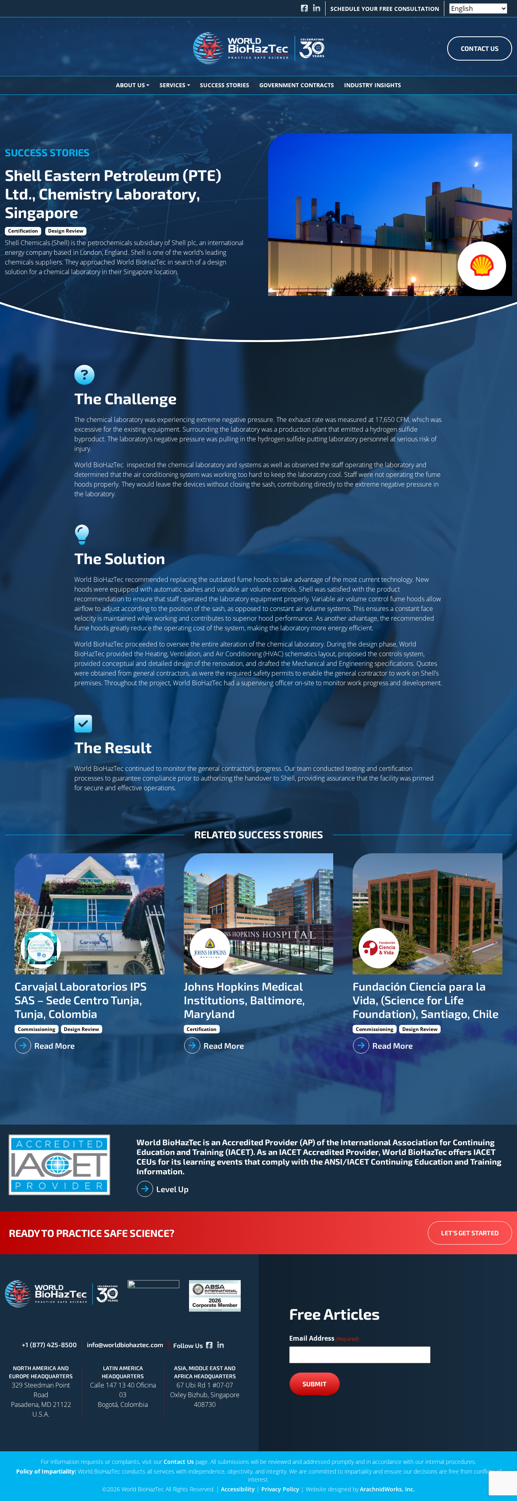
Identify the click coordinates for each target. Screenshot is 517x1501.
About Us (130, 85)
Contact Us (479, 48)
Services (172, 85)
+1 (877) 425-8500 (49, 1344)
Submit (315, 1384)
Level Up (172, 1189)
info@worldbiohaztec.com (125, 1344)
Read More (54, 1045)
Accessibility (238, 1489)
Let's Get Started (470, 1232)
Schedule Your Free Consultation (384, 9)
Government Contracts (296, 85)
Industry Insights (372, 85)
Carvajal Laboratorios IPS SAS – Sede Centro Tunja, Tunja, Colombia (81, 999)
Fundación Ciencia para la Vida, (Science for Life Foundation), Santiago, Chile (425, 999)
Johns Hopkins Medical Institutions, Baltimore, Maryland (244, 999)
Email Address (324, 1338)
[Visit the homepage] (61, 1293)
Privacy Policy (280, 1489)
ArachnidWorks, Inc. (387, 1489)
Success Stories (224, 85)
